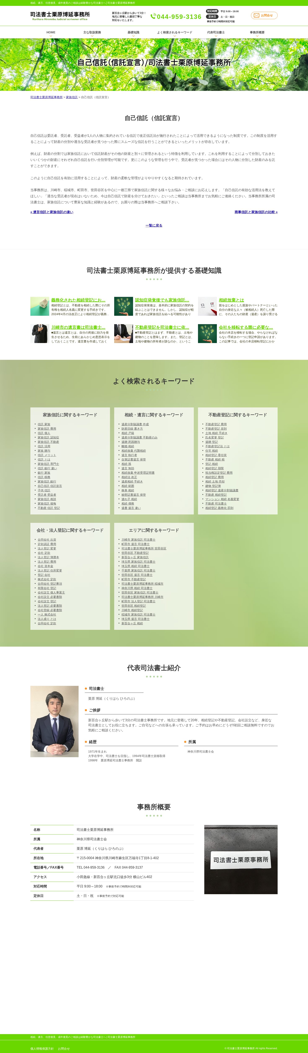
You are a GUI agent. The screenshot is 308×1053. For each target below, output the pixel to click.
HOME (51, 32)
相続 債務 (128, 503)
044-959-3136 (179, 16)
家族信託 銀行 (47, 481)
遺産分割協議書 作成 (135, 424)
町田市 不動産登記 (134, 579)
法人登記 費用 (47, 561)
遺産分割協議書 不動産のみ (140, 437)
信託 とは (44, 459)
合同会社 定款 (47, 623)
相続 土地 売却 (215, 481)
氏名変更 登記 (214, 437)
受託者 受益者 (47, 494)
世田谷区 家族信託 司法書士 (140, 592)
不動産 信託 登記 (49, 508)
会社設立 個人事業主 (51, 592)
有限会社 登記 (47, 588)
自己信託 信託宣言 (50, 486)
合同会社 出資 (47, 539)
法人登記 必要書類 (50, 605)
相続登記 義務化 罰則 (219, 508)
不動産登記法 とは (217, 446)
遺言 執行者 (129, 455)
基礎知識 (133, 32)
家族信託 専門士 (48, 464)
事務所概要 (257, 32)
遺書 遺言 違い (131, 508)
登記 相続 (211, 464)
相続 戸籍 (128, 433)
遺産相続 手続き (132, 481)
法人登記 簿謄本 (48, 557)
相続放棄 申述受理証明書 (138, 472)
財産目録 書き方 (132, 428)
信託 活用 (44, 446)
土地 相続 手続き (216, 433)
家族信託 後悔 (47, 503)
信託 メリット (47, 455)
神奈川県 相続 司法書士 (137, 588)
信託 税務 (44, 477)
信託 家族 (44, 424)
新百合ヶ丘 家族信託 (135, 557)
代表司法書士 (216, 32)
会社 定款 (44, 553)
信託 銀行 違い (47, 468)
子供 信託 (44, 490)
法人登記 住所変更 (50, 570)
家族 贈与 (44, 450)
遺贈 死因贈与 (131, 442)
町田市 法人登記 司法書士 (138, 601)
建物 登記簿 (213, 486)
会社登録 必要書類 (50, 610)
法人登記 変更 (47, 548)
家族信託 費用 (47, 428)
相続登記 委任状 (216, 455)
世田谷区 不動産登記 (135, 553)
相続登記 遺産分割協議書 (221, 490)
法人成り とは (47, 619)
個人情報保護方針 (42, 1048)
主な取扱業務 (92, 32)
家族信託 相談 (47, 499)
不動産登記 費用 (216, 424)
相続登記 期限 (214, 468)
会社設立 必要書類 (50, 597)
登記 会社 (44, 575)
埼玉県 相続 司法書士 (136, 566)
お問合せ (267, 15)
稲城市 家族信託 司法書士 (138, 614)
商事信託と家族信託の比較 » (256, 212)
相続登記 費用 (214, 477)
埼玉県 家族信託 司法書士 (138, 561)
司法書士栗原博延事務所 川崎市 (142, 597)
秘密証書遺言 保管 (134, 494)
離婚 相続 (128, 446)
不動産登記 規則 (216, 428)
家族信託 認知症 (48, 437)
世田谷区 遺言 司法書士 (137, 575)
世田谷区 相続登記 (134, 605)
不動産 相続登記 (216, 494)
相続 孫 (126, 464)
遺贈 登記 (211, 442)
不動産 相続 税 (215, 459)
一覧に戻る (154, 225)
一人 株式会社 (47, 614)
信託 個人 (44, 433)
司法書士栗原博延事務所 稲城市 (142, 583)
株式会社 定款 (47, 579)
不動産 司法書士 (216, 503)
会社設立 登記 (47, 601)
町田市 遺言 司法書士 (136, 544)
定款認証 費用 (47, 544)
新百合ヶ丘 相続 (132, 623)
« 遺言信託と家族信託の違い (51, 212)
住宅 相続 (211, 450)
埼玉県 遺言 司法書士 (136, 619)
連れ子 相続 (129, 499)
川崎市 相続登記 (132, 610)
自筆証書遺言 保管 (134, 459)
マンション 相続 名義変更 (222, 499)
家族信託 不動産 (48, 442)
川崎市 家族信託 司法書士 (138, 539)
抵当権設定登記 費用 (219, 472)
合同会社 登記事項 (50, 583)
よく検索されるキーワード (174, 32)
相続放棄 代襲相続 (134, 450)
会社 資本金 (45, 566)
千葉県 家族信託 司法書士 (138, 570)
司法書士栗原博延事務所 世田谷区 (144, 548)
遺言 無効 (128, 468)
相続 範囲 (128, 486)
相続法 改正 (129, 477)
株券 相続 (128, 490)
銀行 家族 (44, 472)
